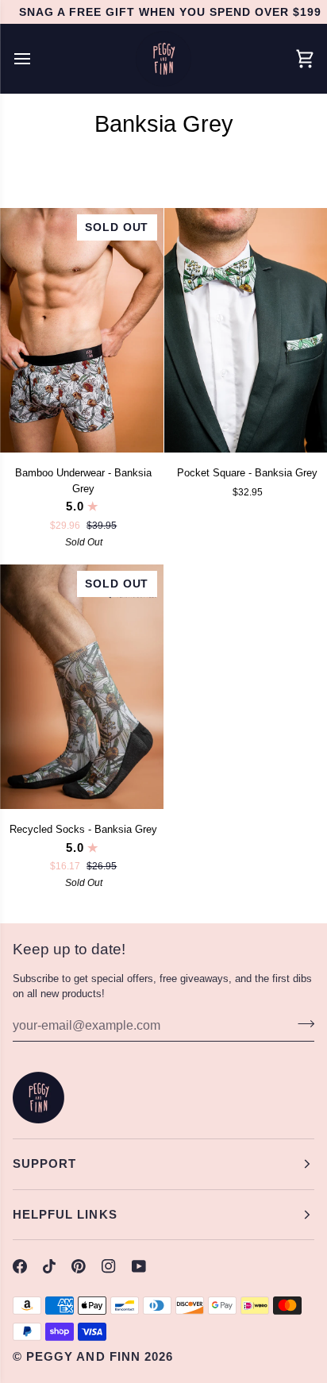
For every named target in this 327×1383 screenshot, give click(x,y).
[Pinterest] (78, 1266)
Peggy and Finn (83, 1356)
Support (44, 1163)
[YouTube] (139, 1266)
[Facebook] (20, 1266)
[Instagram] (109, 1266)
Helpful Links (65, 1214)
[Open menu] (36, 59)
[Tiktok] (49, 1266)
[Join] (301, 1023)
